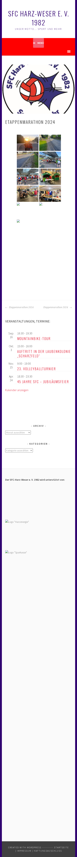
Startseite (61, 847)
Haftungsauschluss (48, 850)
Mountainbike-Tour (34, 338)
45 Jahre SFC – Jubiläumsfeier (43, 381)
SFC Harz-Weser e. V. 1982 (38, 17)
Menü (40, 43)
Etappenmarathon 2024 (21, 307)
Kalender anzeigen (16, 390)
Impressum (24, 850)
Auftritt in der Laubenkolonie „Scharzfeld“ (44, 353)
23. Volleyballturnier (36, 368)
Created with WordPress (24, 847)
